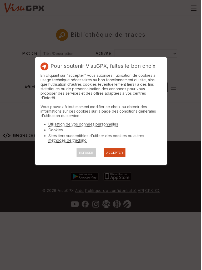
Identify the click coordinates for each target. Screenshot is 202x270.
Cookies (55, 130)
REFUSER (86, 153)
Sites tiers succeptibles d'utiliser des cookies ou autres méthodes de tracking (96, 137)
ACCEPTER (114, 153)
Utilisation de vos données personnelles (83, 124)
